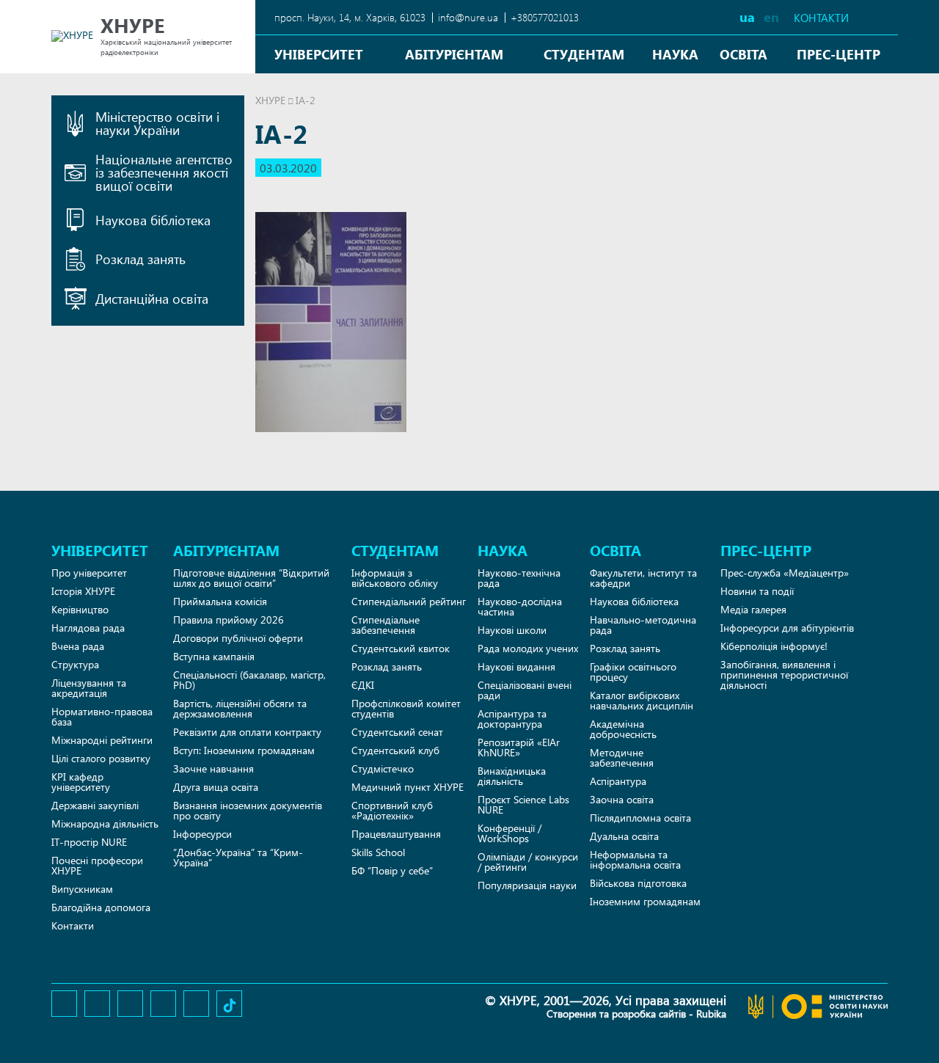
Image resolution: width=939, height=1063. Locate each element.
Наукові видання (516, 666)
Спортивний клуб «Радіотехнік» (392, 810)
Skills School (378, 852)
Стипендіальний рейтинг (408, 601)
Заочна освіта (622, 799)
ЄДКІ (362, 685)
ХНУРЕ (270, 100)
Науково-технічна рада (519, 578)
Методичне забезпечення (622, 757)
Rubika (711, 1013)
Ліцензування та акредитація (88, 688)
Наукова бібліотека (634, 601)
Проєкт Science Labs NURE (523, 804)
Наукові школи (512, 630)
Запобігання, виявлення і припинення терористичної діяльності (784, 674)
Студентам (584, 54)
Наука (675, 54)
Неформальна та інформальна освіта (635, 859)
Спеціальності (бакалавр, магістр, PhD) (249, 680)
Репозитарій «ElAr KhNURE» (519, 747)
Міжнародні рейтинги (102, 740)
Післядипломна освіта (640, 818)
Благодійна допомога (100, 907)
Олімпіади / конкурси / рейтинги (528, 862)
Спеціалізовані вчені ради (524, 690)
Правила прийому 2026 (228, 620)
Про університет (89, 573)
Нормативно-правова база (102, 716)
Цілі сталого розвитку (100, 758)
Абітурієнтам (454, 54)
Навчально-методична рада (643, 625)
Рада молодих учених (528, 648)
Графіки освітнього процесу (633, 672)
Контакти (821, 17)
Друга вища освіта (215, 787)
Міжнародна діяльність (104, 823)
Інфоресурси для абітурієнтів (787, 628)
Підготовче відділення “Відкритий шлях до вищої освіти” (251, 578)
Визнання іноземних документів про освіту (247, 810)
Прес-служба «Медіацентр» (784, 573)
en (771, 16)
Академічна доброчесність (623, 729)
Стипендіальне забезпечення (385, 625)
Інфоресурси (202, 834)
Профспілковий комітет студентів (406, 708)
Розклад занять (386, 666)
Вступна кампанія (214, 656)
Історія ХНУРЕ (83, 591)
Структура (75, 664)
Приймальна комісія (220, 601)
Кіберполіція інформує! (773, 646)
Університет (318, 54)
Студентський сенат (397, 732)
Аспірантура (618, 781)
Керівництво (80, 609)
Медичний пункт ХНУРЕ (407, 787)
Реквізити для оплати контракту (247, 732)
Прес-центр (838, 54)
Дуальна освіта (624, 836)
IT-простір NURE (89, 842)
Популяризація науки (527, 885)
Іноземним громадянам (645, 901)
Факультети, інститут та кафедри (643, 578)
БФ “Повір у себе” (392, 870)
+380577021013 (545, 17)
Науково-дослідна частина (520, 606)
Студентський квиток (400, 648)
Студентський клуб (395, 750)
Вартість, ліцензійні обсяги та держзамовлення (240, 708)
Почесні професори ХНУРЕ (97, 865)
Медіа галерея (753, 609)
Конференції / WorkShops (509, 833)
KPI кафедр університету (80, 782)
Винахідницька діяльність (512, 776)
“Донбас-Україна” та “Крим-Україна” (238, 857)
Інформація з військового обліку (394, 578)
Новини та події (757, 591)
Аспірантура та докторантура (512, 718)
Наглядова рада (88, 628)
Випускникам (82, 889)
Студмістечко (382, 768)
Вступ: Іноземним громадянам (244, 750)
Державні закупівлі (95, 805)
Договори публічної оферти (238, 638)
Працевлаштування (396, 834)
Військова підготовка (638, 883)
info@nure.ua (468, 17)
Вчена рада (77, 646)
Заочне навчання (213, 768)
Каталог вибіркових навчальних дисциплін (641, 700)
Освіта (743, 54)
